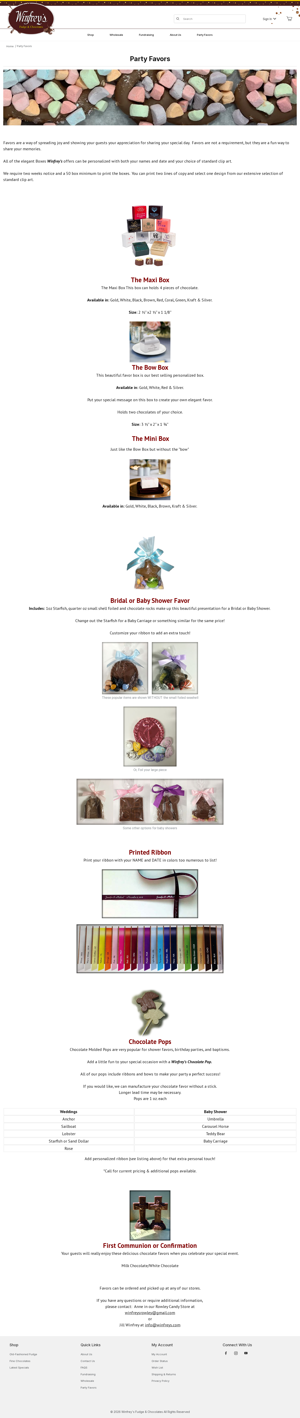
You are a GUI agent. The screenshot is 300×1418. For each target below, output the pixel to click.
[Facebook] (226, 1353)
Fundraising (88, 1374)
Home (10, 46)
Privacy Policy (160, 1380)
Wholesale (87, 1380)
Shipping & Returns (164, 1374)
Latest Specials (19, 1367)
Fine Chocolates (20, 1361)
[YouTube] (246, 1353)
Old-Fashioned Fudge (23, 1354)
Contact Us (88, 1361)
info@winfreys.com (162, 1325)
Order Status (160, 1361)
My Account (159, 1354)
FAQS (84, 1367)
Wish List (157, 1367)
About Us (86, 1354)
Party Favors (24, 46)
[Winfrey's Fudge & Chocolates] (31, 18)
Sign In (267, 19)
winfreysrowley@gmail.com (150, 1312)
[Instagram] (235, 1353)
